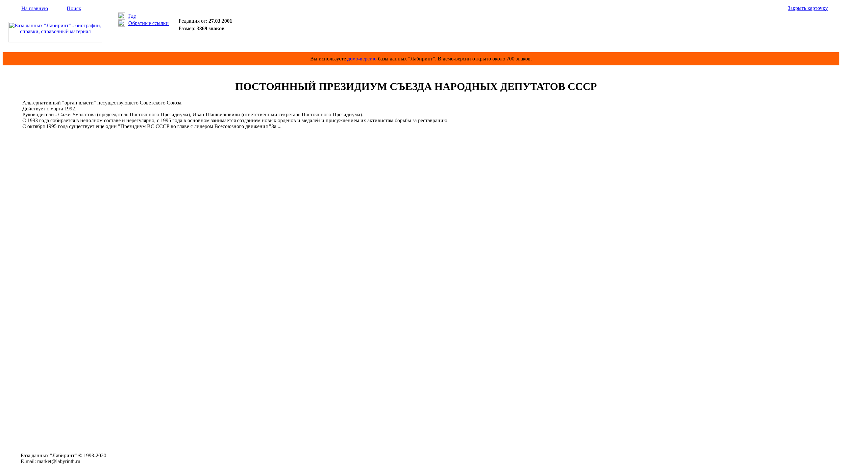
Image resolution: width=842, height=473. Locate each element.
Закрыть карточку (808, 8)
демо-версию (362, 58)
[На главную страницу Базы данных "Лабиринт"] (55, 40)
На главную (34, 8)
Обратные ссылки (148, 23)
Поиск (74, 8)
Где (132, 16)
